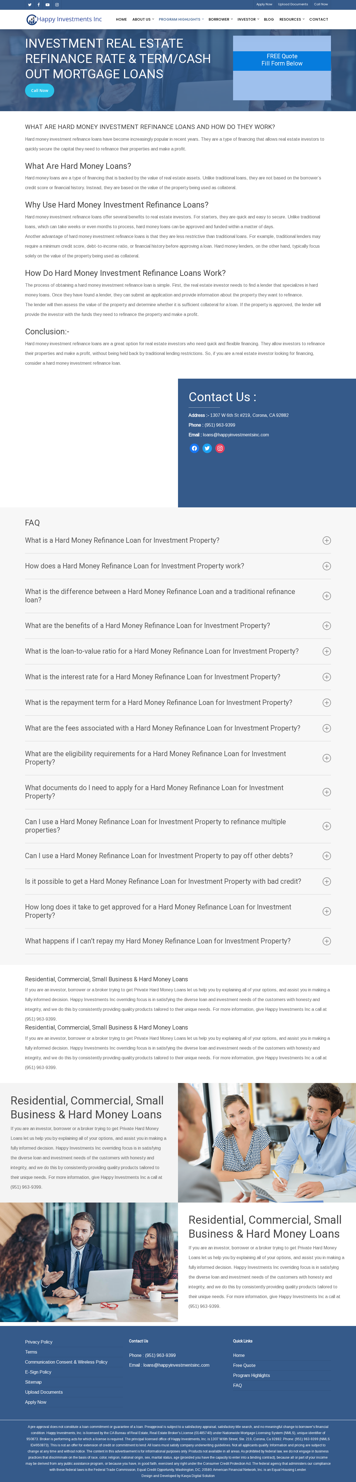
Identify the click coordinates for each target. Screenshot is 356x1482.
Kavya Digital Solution (198, 1476)
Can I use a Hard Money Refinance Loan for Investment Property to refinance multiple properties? (155, 826)
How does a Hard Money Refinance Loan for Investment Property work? (134, 566)
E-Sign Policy (38, 1372)
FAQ (237, 1385)
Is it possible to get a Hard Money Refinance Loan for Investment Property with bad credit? (163, 881)
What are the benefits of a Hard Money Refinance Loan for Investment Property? (147, 626)
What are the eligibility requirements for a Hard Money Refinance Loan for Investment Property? (155, 758)
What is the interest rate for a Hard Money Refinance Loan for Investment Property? (152, 677)
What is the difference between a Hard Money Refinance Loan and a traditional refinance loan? (160, 596)
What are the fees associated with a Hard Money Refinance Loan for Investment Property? (162, 728)
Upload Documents (44, 1392)
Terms (31, 1352)
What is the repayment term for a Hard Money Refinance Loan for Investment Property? (158, 703)
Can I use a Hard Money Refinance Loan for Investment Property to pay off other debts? (159, 856)
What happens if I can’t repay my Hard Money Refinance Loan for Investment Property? (158, 941)
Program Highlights (251, 1375)
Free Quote (244, 1365)
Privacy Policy (38, 1342)
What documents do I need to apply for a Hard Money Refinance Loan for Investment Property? (154, 792)
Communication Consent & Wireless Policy (66, 1362)
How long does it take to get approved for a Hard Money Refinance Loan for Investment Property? (158, 911)
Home (239, 1355)
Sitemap (33, 1382)
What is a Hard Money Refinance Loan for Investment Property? (122, 540)
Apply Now (35, 1402)
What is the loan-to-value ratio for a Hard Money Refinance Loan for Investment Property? (162, 651)
